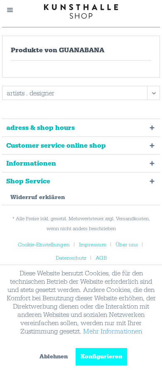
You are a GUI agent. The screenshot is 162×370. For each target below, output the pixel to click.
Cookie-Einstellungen (44, 244)
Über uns (126, 244)
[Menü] (14, 10)
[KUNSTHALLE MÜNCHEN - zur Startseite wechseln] (81, 11)
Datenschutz (71, 258)
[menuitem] (14, 10)
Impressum (92, 244)
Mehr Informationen (112, 331)
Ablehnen (53, 356)
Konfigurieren (101, 356)
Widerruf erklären (37, 197)
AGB (101, 258)
